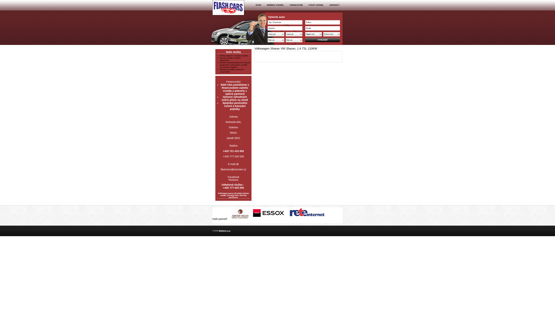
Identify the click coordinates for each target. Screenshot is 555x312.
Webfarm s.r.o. (225, 231)
